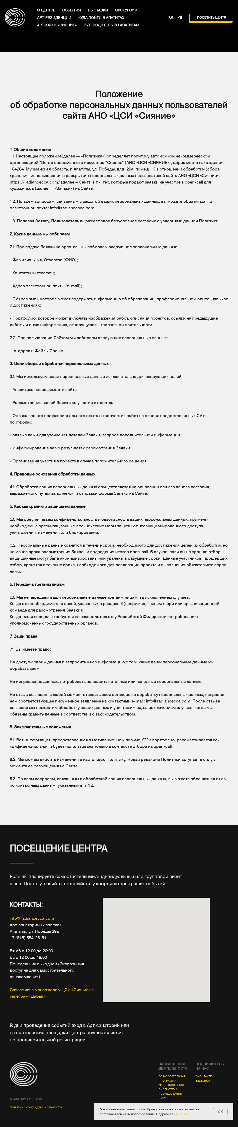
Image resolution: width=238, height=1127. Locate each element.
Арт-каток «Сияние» (57, 24)
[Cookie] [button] (182, 1113)
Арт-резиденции (54, 17)
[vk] (171, 17)
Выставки (98, 10)
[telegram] (180, 17)
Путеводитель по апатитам (111, 24)
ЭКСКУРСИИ (126, 10)
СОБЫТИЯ (71, 10)
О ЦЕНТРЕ (46, 10)
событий (155, 1012)
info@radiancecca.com (32, 1047)
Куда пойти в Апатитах (101, 17)
